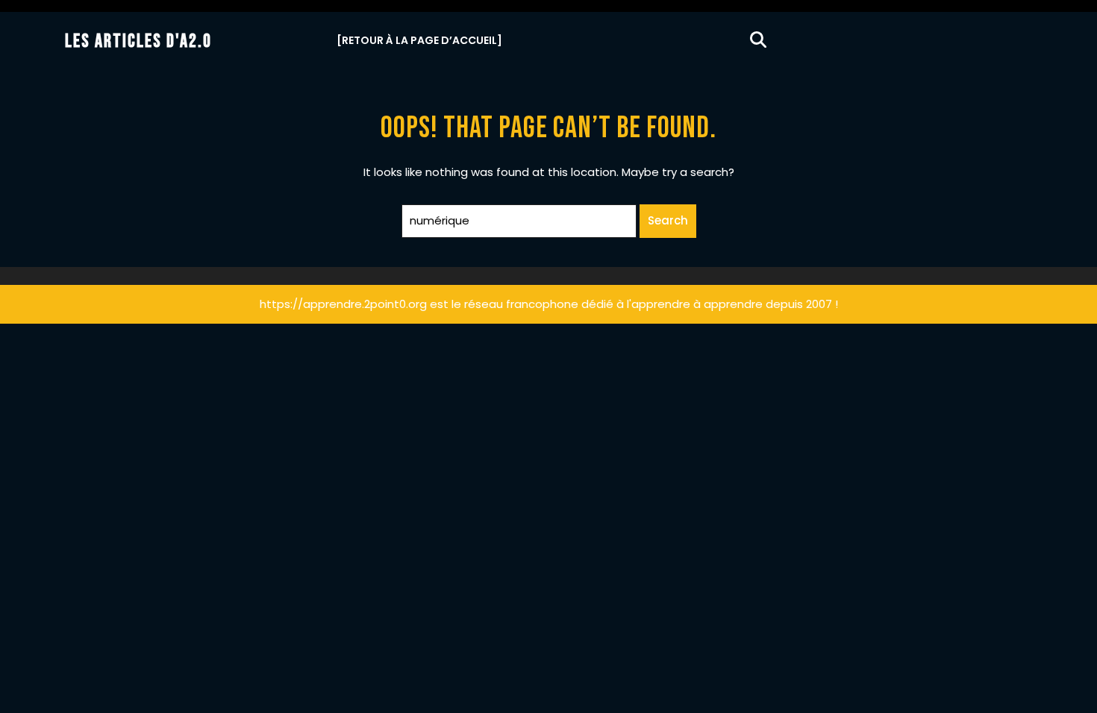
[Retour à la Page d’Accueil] (419, 40)
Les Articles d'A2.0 (138, 41)
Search (668, 220)
